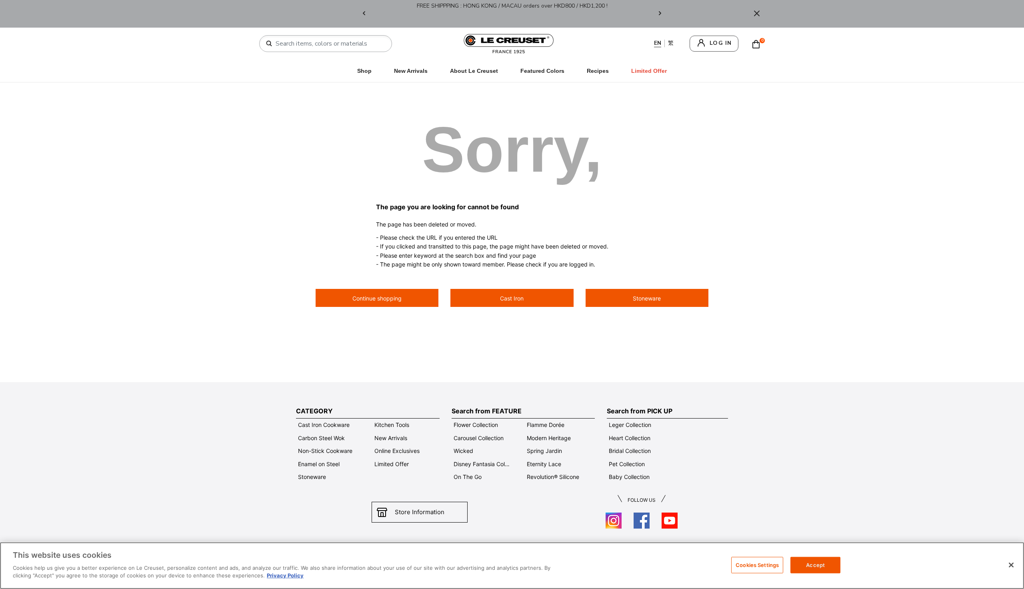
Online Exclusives (397, 450)
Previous (364, 14)
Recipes (598, 71)
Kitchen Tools (391, 424)
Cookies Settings (757, 564)
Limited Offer (391, 464)
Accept (815, 564)
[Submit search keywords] (269, 43)
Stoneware (312, 476)
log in (721, 43)
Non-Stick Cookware (325, 450)
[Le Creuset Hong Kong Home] (509, 43)
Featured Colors (542, 71)
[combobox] (328, 43)
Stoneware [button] (647, 298)
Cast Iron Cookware (324, 424)
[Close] (757, 14)
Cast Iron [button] (512, 298)
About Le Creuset (474, 71)
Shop (364, 71)
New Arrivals (411, 71)
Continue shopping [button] (377, 298)
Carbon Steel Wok (321, 438)
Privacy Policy (285, 575)
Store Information (419, 512)
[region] (512, 565)
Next (660, 14)
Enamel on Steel (319, 464)
